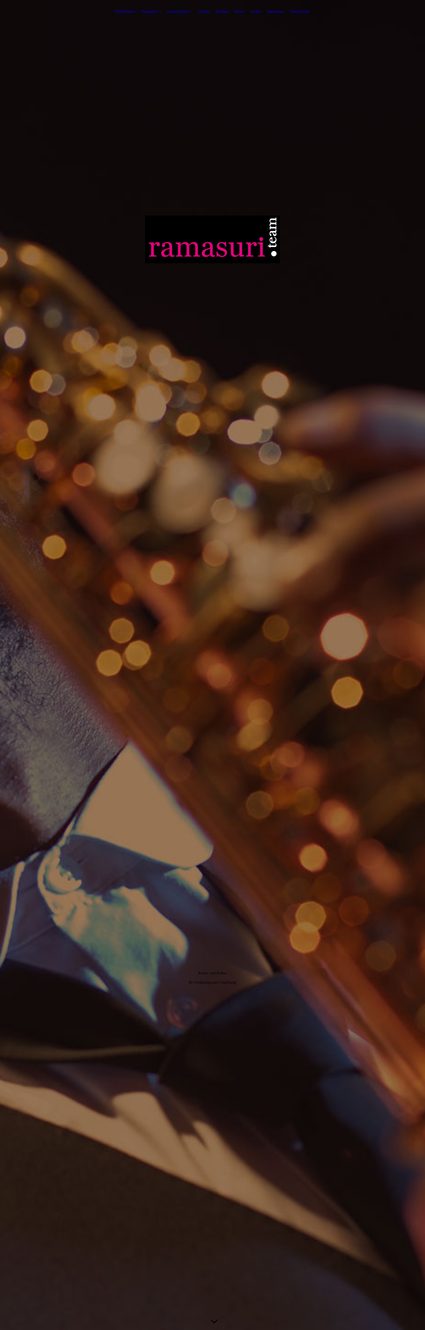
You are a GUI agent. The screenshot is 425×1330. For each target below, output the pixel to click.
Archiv (255, 11)
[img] (212, 665)
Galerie (204, 11)
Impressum (275, 11)
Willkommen (125, 11)
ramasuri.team (178, 11)
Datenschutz (300, 11)
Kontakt (222, 11)
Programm (149, 11)
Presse (239, 11)
